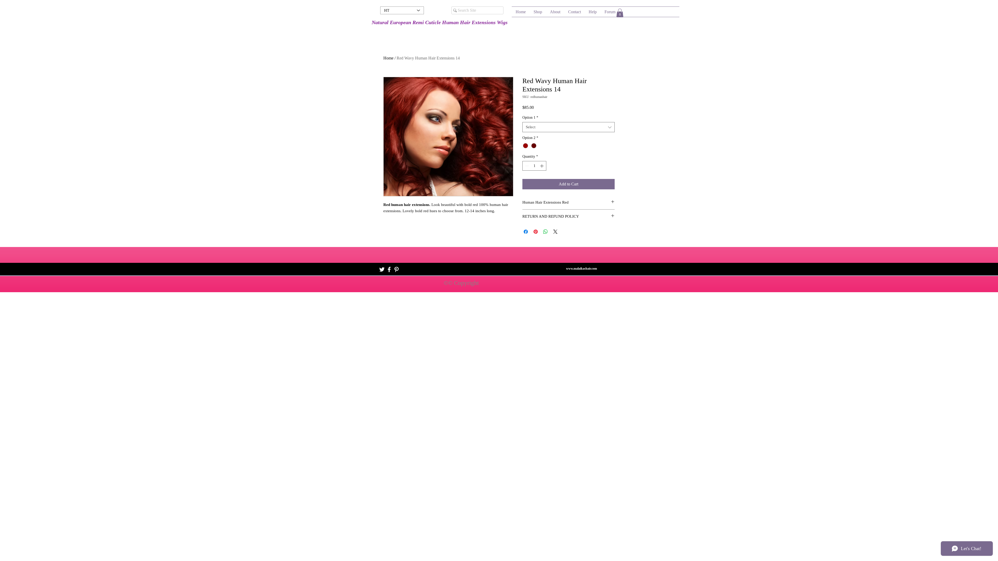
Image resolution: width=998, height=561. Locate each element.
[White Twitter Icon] (381, 269)
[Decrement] (526, 165)
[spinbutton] (534, 165)
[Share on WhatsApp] (545, 232)
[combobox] (568, 127)
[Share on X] (555, 232)
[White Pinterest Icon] (396, 269)
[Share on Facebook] (526, 232)
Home (388, 58)
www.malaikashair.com (581, 268)
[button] (619, 13)
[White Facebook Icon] (389, 269)
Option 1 (530, 117)
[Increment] (542, 165)
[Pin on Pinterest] (536, 232)
